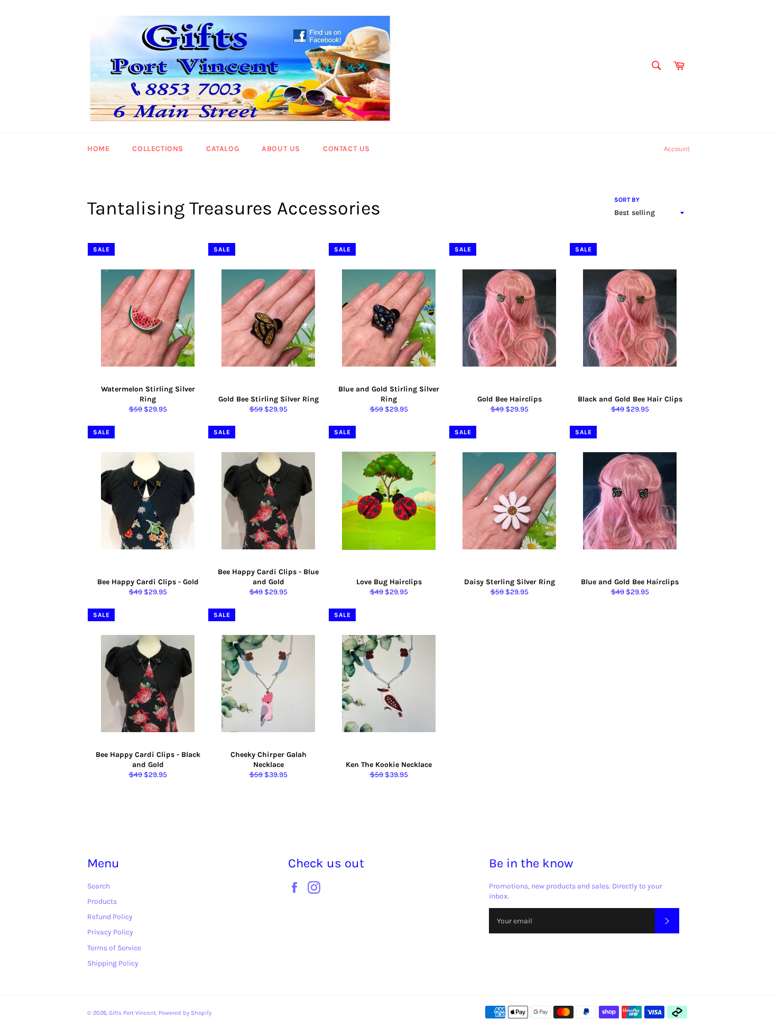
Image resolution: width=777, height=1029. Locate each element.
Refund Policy (110, 916)
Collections (157, 148)
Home (98, 148)
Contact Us (346, 148)
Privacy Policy (110, 932)
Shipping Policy (112, 963)
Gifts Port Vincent (132, 1012)
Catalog (222, 148)
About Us (281, 148)
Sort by (627, 199)
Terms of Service (114, 947)
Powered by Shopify (185, 1012)
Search (98, 886)
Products (102, 901)
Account (677, 149)
